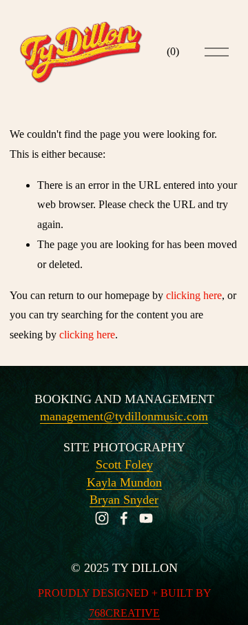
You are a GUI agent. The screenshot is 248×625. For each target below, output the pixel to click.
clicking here (194, 295)
